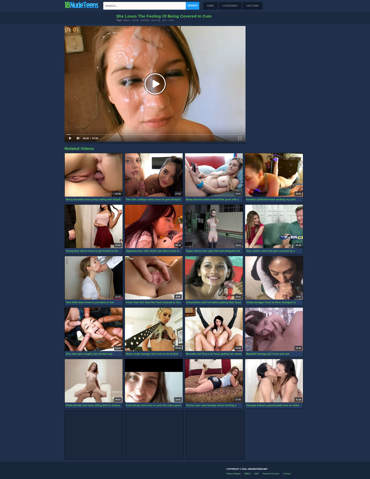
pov (164, 20)
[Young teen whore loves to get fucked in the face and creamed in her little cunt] (94, 226)
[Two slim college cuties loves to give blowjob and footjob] (154, 175)
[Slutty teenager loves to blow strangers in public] (274, 278)
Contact (287, 473)
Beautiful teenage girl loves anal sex (267, 353)
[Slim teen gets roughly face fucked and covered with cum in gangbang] (94, 329)
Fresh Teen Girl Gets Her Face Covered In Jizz (153, 302)
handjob (144, 20)
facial (135, 20)
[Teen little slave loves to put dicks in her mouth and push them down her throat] (94, 278)
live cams (252, 5)
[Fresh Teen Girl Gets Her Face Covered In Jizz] (154, 278)
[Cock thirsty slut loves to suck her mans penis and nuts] (154, 381)
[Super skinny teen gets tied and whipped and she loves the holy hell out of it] (214, 226)
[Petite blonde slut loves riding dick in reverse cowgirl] (94, 381)
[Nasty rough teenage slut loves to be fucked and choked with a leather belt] (154, 329)
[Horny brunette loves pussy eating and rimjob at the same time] (94, 175)
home (210, 5)
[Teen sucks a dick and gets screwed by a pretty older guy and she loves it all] (274, 226)
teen (171, 20)
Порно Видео (233, 473)
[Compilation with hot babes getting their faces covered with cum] (214, 278)
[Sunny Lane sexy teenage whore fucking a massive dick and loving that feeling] (214, 381)
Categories (230, 5)
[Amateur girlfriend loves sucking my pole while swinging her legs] (274, 175)
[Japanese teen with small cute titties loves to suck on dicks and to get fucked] (154, 226)
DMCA (247, 473)
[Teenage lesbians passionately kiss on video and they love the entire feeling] (274, 381)
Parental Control (271, 473)
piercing (155, 20)
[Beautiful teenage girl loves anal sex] (274, 329)
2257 (256, 473)
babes (126, 20)
